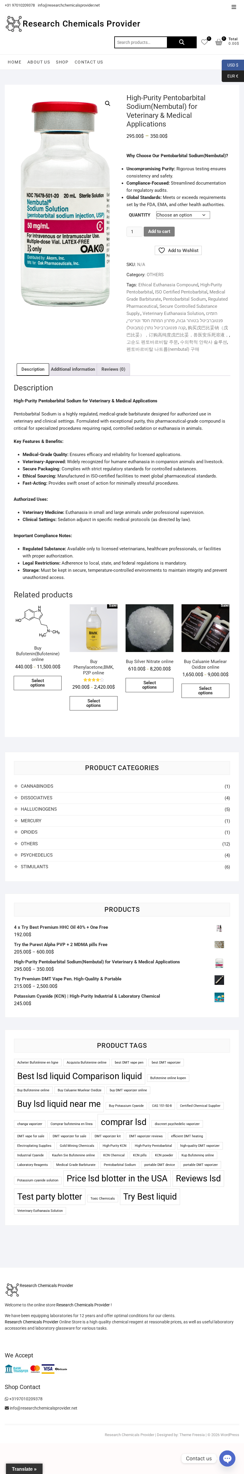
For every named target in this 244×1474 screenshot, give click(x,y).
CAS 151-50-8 (162, 1106)
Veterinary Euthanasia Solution (173, 313)
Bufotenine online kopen (168, 1078)
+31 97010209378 (20, 5)
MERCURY (31, 820)
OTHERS (155, 274)
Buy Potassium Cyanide (126, 1106)
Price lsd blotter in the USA (117, 1178)
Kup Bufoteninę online (198, 1155)
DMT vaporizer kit (108, 1136)
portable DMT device (159, 1165)
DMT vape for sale (30, 1136)
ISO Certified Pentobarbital (181, 292)
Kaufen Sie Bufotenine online (73, 1155)
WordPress (229, 1435)
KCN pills (140, 1155)
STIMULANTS (34, 866)
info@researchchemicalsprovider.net (69, 5)
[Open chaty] (227, 1458)
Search (182, 42)
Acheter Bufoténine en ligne (37, 1062)
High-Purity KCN (114, 1146)
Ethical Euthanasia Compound (168, 285)
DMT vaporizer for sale (69, 1136)
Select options (37, 683)
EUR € (230, 76)
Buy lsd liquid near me (59, 1104)
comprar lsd (123, 1122)
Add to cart (159, 231)
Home (14, 62)
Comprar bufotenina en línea (72, 1124)
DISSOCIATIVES (36, 798)
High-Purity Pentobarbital (153, 1146)
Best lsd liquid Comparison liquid (79, 1076)
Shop (62, 62)
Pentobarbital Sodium (184, 299)
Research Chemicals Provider (81, 24)
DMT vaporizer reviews (146, 1136)
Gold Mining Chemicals (77, 1146)
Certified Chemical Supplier (200, 1106)
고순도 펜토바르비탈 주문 (152, 342)
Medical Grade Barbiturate (76, 1165)
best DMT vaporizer (166, 1062)
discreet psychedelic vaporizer (177, 1124)
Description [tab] (32, 369)
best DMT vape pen (129, 1062)
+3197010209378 (25, 1398)
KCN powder (164, 1155)
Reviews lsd (198, 1178)
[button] (107, 103)
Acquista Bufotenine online (87, 1062)
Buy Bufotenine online (33, 1090)
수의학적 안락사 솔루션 (203, 342)
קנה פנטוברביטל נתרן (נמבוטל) (156, 327)
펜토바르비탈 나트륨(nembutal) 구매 (162, 349)
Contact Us (89, 62)
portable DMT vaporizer (200, 1165)
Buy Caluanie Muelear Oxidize (79, 1090)
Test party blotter (49, 1197)
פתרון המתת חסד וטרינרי (151, 320)
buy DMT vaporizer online (128, 1090)
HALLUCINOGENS (39, 809)
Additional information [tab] (73, 369)
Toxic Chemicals (102, 1198)
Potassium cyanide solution (37, 1180)
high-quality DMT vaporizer (200, 1146)
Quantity (139, 215)
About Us (38, 62)
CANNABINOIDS (37, 786)
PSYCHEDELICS (37, 855)
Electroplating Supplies (34, 1146)
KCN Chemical (114, 1155)
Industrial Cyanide (30, 1155)
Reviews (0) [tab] (113, 369)
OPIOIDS (29, 832)
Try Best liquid (150, 1197)
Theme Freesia (192, 1435)
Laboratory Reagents (32, 1165)
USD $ (230, 64)
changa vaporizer (29, 1124)
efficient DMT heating (187, 1136)
